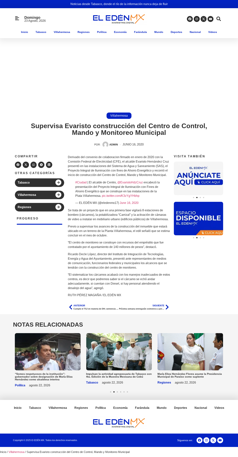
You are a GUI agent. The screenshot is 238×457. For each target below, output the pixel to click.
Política (102, 32)
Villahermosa (62, 32)
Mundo (158, 32)
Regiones (84, 32)
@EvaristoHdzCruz (130, 182)
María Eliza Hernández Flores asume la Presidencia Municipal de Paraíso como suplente (189, 375)
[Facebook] (190, 19)
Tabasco (41, 32)
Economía (120, 32)
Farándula (140, 32)
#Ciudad (81, 182)
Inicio (24, 32)
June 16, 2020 (129, 202)
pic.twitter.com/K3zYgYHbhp (120, 195)
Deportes (176, 32)
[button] (18, 165)
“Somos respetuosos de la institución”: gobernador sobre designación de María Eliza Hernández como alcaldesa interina (44, 376)
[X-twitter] (204, 19)
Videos (212, 32)
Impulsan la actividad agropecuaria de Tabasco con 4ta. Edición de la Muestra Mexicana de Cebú (119, 375)
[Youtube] (210, 19)
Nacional (195, 32)
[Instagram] (197, 19)
